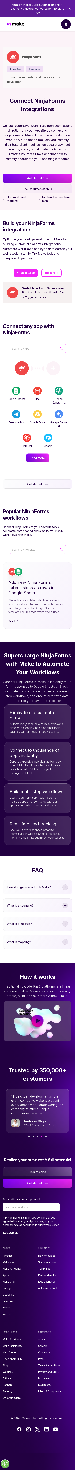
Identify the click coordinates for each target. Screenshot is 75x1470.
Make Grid (9, 1281)
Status (6, 1307)
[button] (15, 69)
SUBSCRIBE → (12, 1232)
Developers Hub (12, 1358)
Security (7, 1391)
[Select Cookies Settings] (5, 1463)
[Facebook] (19, 1429)
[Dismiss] (69, 8)
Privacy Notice (50, 1224)
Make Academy (12, 1339)
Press (41, 1358)
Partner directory (48, 1275)
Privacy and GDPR (48, 1371)
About (41, 1339)
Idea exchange (47, 1281)
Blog (5, 1365)
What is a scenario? (20, 905)
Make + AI (8, 1262)
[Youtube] (55, 1429)
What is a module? (19, 923)
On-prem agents (12, 1397)
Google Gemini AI (58, 424)
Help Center (10, 1352)
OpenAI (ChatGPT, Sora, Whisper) (59, 402)
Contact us (44, 1352)
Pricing (7, 1288)
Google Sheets (16, 398)
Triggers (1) (51, 272)
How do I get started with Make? (29, 887)
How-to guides (46, 1255)
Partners (7, 1384)
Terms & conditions (49, 1365)
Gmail (38, 398)
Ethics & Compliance (49, 1391)
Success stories (47, 1262)
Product (7, 1255)
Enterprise (8, 1301)
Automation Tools (48, 1288)
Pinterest (27, 445)
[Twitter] (37, 1429)
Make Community (12, 1345)
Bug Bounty (44, 1384)
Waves (7, 1314)
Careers (42, 1345)
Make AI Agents (12, 1268)
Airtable (48, 445)
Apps (6, 1275)
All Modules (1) (26, 272)
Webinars (8, 1371)
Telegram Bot (16, 422)
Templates (44, 1268)
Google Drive (37, 422)
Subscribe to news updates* (21, 1199)
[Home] (15, 24)
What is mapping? (19, 942)
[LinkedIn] (46, 1429)
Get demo (8, 1294)
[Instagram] (28, 1429)
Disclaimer (44, 1378)
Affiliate (7, 1378)
